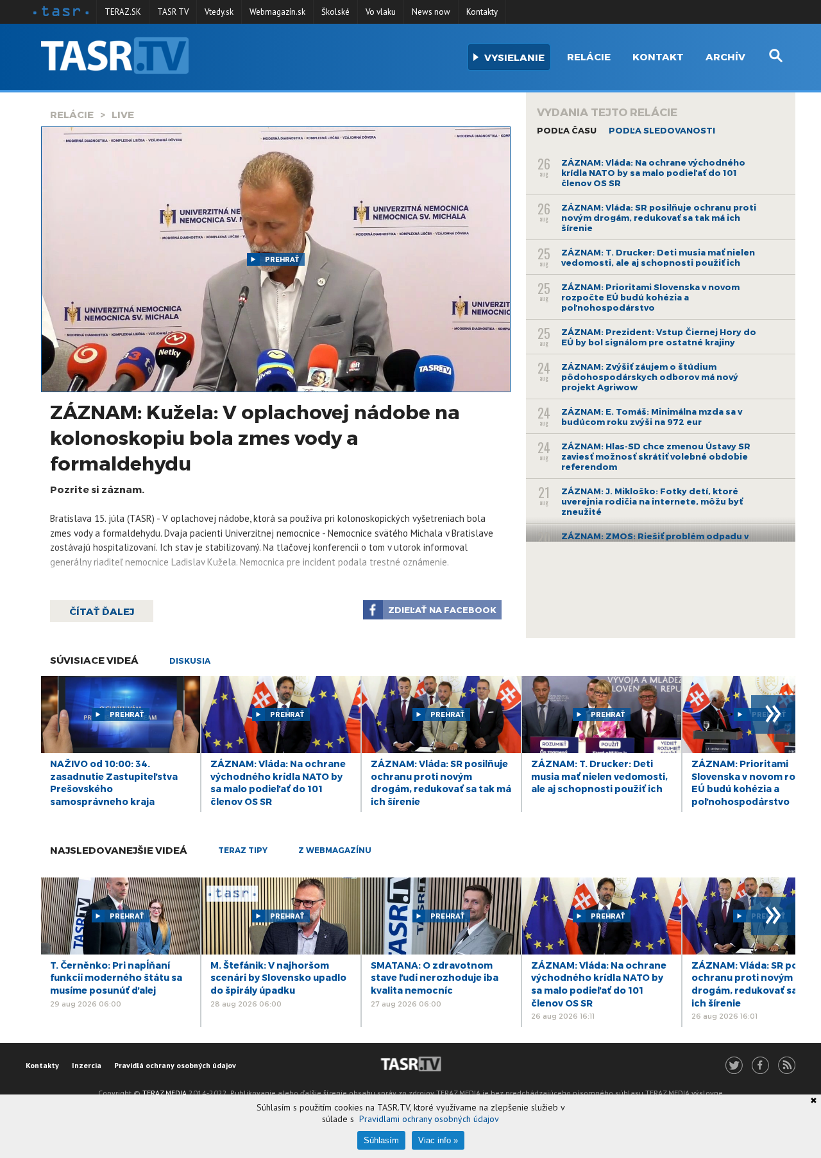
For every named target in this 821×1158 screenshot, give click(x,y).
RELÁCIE (72, 114)
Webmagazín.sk (277, 11)
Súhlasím (381, 1140)
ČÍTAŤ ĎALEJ (101, 611)
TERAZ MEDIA (164, 1093)
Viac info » (438, 1140)
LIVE (123, 114)
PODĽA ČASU (567, 130)
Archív (725, 56)
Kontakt (658, 56)
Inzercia (86, 1065)
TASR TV (173, 11)
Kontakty (482, 11)
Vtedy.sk (219, 11)
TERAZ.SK (123, 11)
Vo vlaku (381, 11)
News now (431, 11)
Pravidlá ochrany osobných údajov (175, 1065)
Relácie (589, 56)
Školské (335, 11)
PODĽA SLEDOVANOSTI (662, 130)
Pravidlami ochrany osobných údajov (429, 1119)
